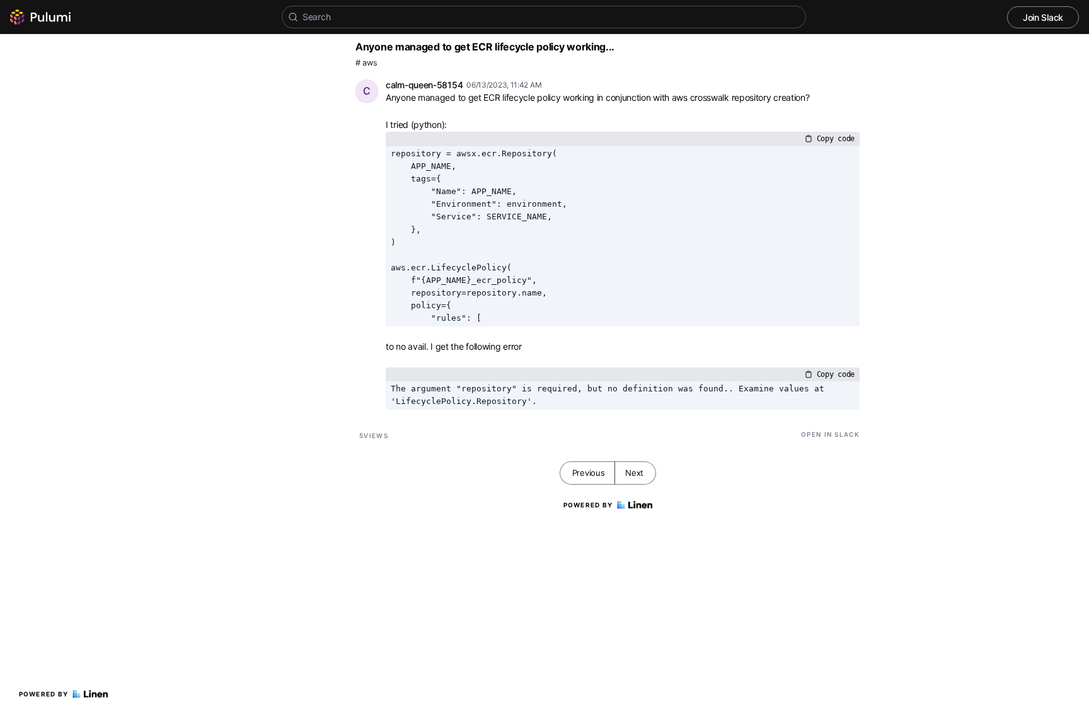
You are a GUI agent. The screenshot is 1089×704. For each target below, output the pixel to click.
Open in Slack (830, 434)
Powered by (44, 694)
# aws (366, 62)
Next (634, 473)
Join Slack (1043, 17)
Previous (588, 473)
